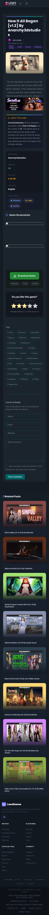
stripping (11, 379)
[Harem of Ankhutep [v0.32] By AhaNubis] (24, 696)
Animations (6, 837)
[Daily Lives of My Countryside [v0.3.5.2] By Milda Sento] (24, 770)
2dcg (3, 867)
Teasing (23, 379)
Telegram (29, 852)
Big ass (10, 338)
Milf (9, 364)
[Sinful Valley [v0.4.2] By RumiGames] (24, 514)
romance (36, 369)
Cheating (11, 343)
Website (11, 433)
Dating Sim (25, 343)
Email (11, 424)
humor (23, 353)
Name (11, 416)
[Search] (20, 3)
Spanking (28, 374)
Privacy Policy (31, 863)
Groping (31, 348)
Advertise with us (18, 901)
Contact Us (30, 856)
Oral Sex (20, 364)
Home (23, 908)
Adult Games (11, 47)
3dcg (10, 332)
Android (28, 833)
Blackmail (35, 338)
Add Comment (15, 442)
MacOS (28, 47)
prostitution (12, 369)
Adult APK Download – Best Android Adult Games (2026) (24, 897)
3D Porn (17, 879)
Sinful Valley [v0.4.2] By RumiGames (19, 533)
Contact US (12, 908)
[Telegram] (4, 817)
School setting (13, 374)
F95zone (31, 883)
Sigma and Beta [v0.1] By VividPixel (18, 568)
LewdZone (20, 883)
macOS (28, 837)
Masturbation (32, 358)
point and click (35, 364)
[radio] (13, 306)
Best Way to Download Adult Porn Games (24, 905)
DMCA (28, 859)
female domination (15, 348)
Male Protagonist (14, 358)
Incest (34, 353)
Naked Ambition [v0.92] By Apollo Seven (21, 643)
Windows (38, 47)
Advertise (5, 840)
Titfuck (35, 379)
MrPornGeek (40, 879)
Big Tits (22, 338)
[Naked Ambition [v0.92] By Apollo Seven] (24, 624)
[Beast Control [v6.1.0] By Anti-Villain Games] (24, 660)
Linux (20, 47)
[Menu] (27, 3)
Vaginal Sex (12, 384)
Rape (24, 369)
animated (34, 332)
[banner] (25, 110)
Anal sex (21, 332)
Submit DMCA (24, 912)
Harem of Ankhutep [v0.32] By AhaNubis (21, 715)
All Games (5, 829)
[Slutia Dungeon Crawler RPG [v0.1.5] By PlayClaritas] (24, 586)
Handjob (11, 353)
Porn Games (28, 879)
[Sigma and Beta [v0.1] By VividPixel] (24, 550)
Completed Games (8, 833)
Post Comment (15, 476)
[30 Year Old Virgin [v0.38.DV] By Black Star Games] (24, 732)
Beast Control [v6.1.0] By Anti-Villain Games (22, 679)
